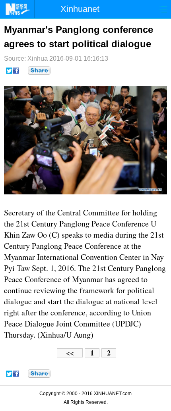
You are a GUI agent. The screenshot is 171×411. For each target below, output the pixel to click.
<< (70, 352)
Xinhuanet (79, 9)
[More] (39, 70)
